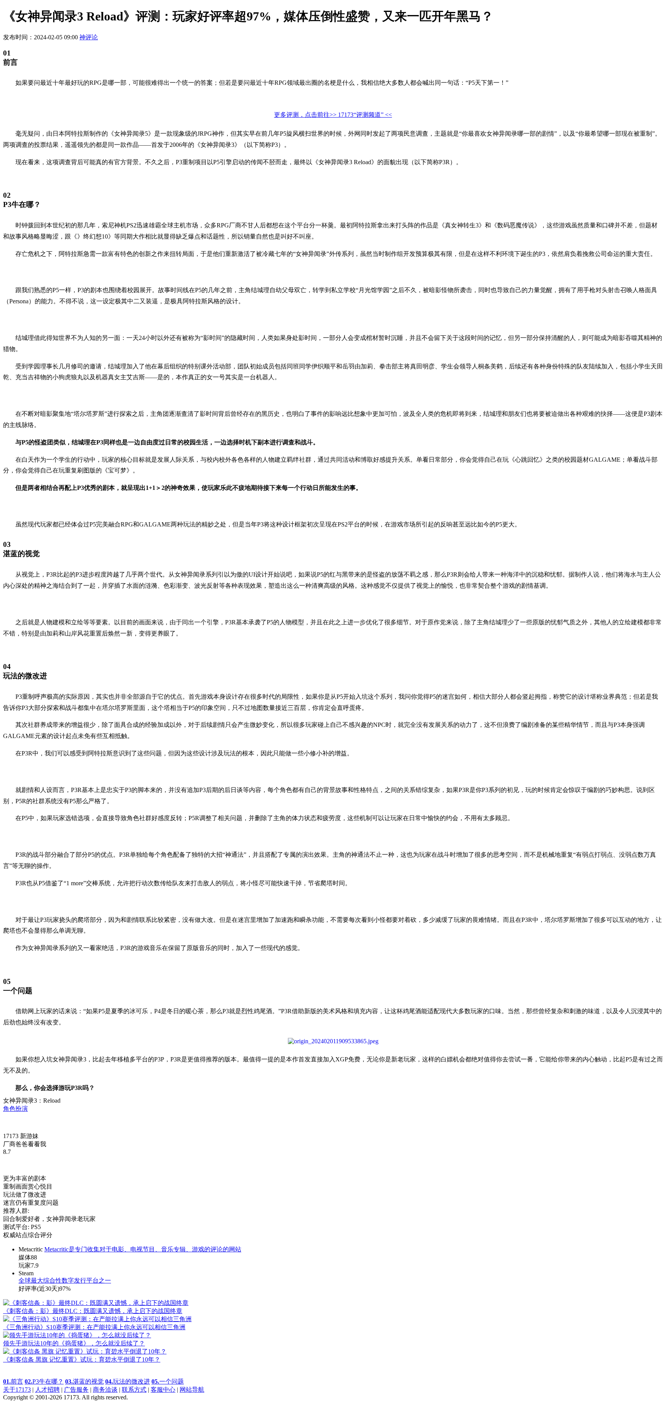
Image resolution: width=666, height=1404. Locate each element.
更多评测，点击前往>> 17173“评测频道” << (333, 114)
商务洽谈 (105, 1389)
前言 (13, 1381)
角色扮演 (15, 1108)
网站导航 (192, 1389)
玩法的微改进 (127, 1381)
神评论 (88, 37)
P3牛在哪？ (44, 1381)
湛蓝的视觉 (84, 1381)
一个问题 (167, 1381)
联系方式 (134, 1389)
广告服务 (76, 1389)
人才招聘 (47, 1389)
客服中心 (163, 1389)
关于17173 (17, 1389)
